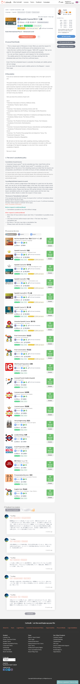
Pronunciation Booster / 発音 (23, 475)
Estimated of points (43, 22)
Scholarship (6, 647)
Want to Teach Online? (34, 637)
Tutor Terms (31, 645)
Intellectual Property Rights (35, 647)
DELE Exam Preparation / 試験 (23, 364)
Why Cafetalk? (17, 2)
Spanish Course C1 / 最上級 (22, 307)
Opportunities (50, 627)
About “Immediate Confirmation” (13, 204)
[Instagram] (12, 669)
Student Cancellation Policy (10, 643)
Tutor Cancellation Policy (35, 649)
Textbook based (35, 12)
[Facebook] (4, 669)
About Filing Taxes (33, 651)
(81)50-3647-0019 (10, 665)
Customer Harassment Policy (34, 627)
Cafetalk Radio (7, 649)
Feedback (39, 2)
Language (8, 12)
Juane (6, 9)
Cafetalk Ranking (57, 639)
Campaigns (46, 2)
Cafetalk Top (6, 637)
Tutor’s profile (67, 36)
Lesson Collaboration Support (61, 645)
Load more (30, 613)
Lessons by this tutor (67, 42)
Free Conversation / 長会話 (22, 350)
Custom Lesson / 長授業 (21, 406)
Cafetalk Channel (57, 637)
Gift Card (55, 643)
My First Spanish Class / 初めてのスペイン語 (28, 238)
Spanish (14, 12)
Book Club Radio (7, 651)
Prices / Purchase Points (9, 639)
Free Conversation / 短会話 (22, 335)
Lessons (26, 2)
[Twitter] (7, 669)
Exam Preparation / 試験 (21, 447)
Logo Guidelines (72, 627)
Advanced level (21, 12)
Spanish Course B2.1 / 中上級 (23, 293)
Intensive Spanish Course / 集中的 (24, 321)
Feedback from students (66, 46)
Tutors (32, 2)
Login (61, 2)
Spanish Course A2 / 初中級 (22, 264)
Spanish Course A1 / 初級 (22, 250)
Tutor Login (31, 639)
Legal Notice (20, 627)
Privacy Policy (57, 647)
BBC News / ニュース (20, 461)
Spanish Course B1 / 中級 (22, 279)
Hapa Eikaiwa (57, 651)
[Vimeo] (9, 669)
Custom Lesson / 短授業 (21, 392)
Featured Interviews (33, 641)
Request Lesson (28, 37)
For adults (28, 12)
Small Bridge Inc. (57, 649)
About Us (5, 627)
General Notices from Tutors (36, 643)
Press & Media (61, 627)
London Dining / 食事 (20, 435)
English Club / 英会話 (20, 489)
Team (12, 627)
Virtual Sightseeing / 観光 (22, 420)
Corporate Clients (8, 645)
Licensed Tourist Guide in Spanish (24, 378)
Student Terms (7, 641)
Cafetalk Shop (57, 641)
